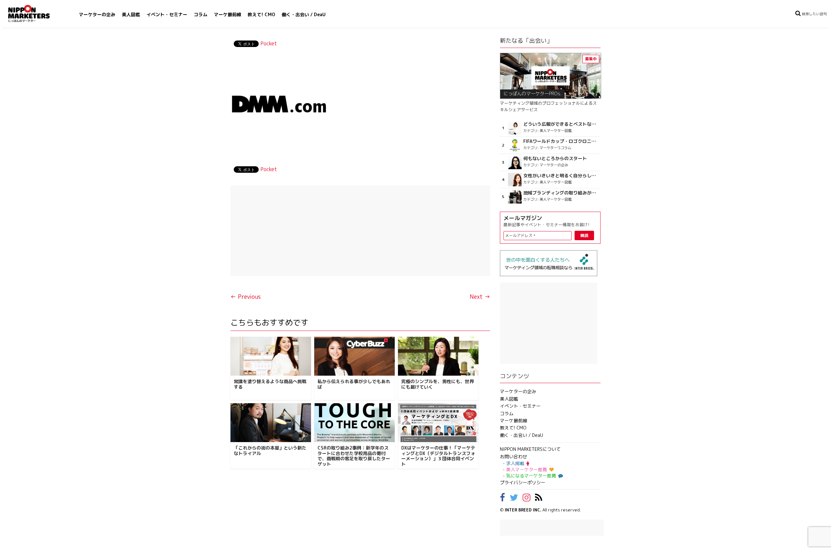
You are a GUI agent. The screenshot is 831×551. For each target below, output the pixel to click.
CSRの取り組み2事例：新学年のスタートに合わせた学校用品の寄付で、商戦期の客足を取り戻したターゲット (353, 456)
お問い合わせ (513, 456)
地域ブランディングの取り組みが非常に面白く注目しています (561, 193)
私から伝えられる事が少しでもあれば (353, 384)
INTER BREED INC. (523, 510)
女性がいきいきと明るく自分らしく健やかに (561, 175)
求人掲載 (515, 463)
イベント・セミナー (166, 14)
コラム (200, 14)
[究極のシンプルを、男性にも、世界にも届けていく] (438, 356)
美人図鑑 (131, 14)
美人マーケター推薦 (526, 469)
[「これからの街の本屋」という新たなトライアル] (270, 422)
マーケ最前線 (227, 14)
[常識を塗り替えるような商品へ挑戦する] (270, 356)
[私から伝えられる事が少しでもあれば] (354, 356)
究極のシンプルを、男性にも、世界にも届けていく (437, 384)
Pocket (268, 43)
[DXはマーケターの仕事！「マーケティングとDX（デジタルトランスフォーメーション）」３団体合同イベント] (438, 422)
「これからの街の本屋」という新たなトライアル (270, 450)
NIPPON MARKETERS (35, 13)
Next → (480, 297)
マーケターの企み (97, 14)
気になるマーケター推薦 (531, 476)
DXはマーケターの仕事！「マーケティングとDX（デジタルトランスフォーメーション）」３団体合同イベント (438, 456)
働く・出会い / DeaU (304, 14)
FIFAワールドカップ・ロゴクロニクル (561, 141)
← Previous (245, 297)
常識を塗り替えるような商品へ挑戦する (270, 384)
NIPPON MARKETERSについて (530, 449)
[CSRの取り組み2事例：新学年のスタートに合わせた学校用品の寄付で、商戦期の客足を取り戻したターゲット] (354, 422)
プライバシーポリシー (522, 482)
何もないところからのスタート (555, 158)
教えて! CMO (261, 14)
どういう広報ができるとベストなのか (561, 124)
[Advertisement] (360, 230)
